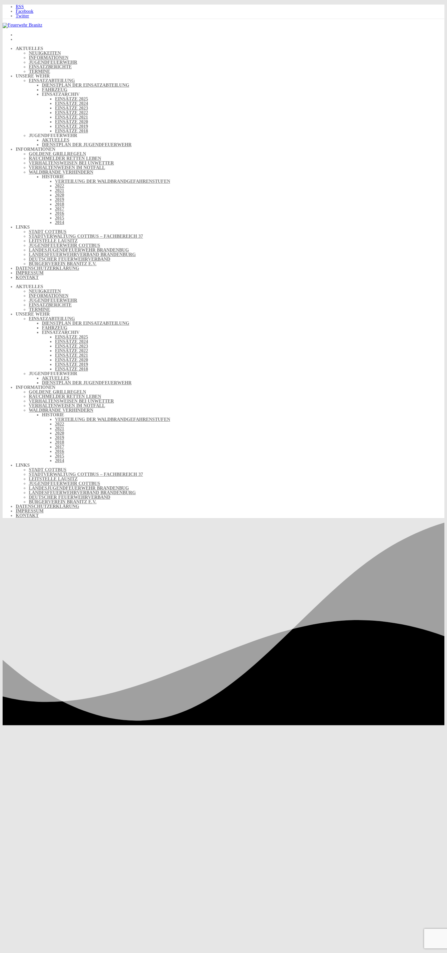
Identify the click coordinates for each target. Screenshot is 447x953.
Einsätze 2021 (71, 117)
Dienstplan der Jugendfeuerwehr (87, 144)
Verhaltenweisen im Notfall (67, 167)
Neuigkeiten (45, 53)
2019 (59, 199)
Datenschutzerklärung (47, 268)
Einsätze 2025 (71, 98)
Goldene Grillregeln (57, 153)
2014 (59, 222)
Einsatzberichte (50, 66)
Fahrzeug (54, 89)
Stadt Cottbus (47, 231)
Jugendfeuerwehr (53, 62)
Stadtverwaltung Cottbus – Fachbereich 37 (86, 236)
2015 (59, 218)
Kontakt (27, 277)
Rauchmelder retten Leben (65, 158)
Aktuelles (55, 140)
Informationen (48, 57)
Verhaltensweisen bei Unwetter (71, 163)
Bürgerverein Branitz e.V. (63, 263)
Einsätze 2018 (71, 131)
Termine (39, 71)
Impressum (30, 272)
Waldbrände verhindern (61, 172)
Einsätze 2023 (71, 108)
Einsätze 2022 (71, 112)
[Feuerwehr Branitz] (22, 25)
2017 (59, 208)
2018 (59, 204)
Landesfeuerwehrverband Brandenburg (82, 254)
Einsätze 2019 (71, 126)
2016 (59, 213)
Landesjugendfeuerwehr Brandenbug (79, 250)
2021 (59, 190)
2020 (59, 195)
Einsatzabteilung (52, 80)
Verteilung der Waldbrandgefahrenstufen (112, 181)
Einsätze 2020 (71, 121)
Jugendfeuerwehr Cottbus (64, 245)
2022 (59, 185)
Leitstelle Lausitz (53, 240)
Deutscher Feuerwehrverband (69, 259)
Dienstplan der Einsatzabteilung (85, 85)
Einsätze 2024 (71, 103)
